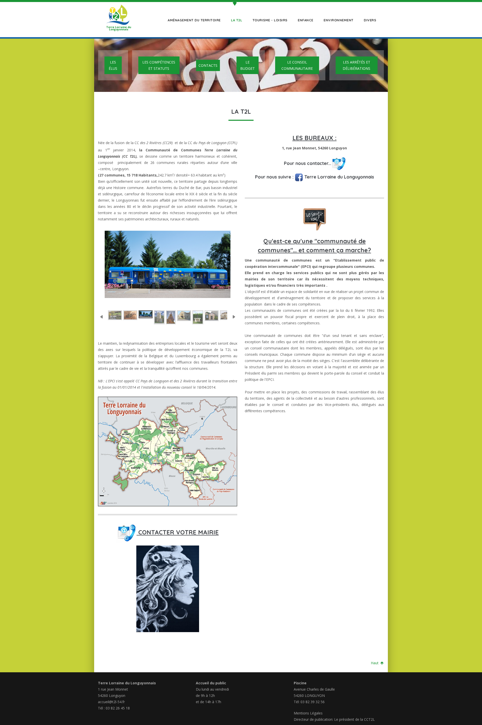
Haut (375, 662)
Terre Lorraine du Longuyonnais (338, 177)
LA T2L (236, 20)
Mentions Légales (308, 713)
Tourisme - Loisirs (269, 20)
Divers (369, 20)
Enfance (305, 20)
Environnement (338, 20)
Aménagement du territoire (194, 20)
